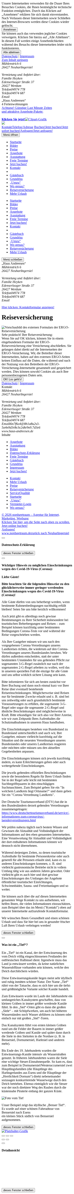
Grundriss (16, 179)
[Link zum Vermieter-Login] (15, 1131)
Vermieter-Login (20, 504)
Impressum (27, 56)
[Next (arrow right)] (7, 1139)
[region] (37, 60)
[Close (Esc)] (3, 1135)
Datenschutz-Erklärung (25, 453)
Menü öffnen (10, 134)
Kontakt (15, 168)
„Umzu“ (15, 182)
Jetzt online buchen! (15, 525)
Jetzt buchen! (18, 164)
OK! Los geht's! (12, 379)
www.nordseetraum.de (16, 533)
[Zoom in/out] (11, 1135)
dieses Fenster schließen (18, 553)
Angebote (16, 153)
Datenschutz (10, 56)
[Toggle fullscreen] (7, 1135)
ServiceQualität (20, 493)
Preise (14, 149)
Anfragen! (8, 529)
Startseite (16, 142)
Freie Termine (19, 160)
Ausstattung (17, 156)
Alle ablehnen (11, 52)
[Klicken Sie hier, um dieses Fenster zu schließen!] (3, 538)
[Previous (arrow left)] (3, 1139)
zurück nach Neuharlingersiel (50, 533)
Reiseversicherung (22, 190)
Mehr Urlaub (18, 193)
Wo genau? (17, 186)
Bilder (14, 145)
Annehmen (9, 29)
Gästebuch (17, 175)
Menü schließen (12, 259)
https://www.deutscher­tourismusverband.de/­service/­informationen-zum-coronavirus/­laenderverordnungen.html (35, 816)
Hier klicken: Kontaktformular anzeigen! (28, 307)
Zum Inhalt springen (15, 60)
